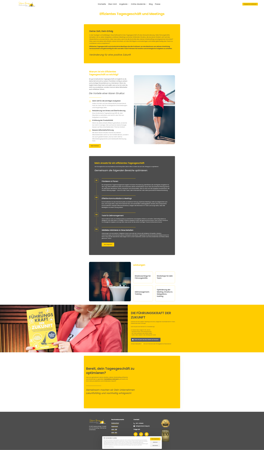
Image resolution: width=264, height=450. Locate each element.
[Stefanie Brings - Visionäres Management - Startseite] (27, 4)
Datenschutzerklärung (108, 447)
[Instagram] (136, 434)
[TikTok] (141, 434)
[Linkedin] (146, 434)
